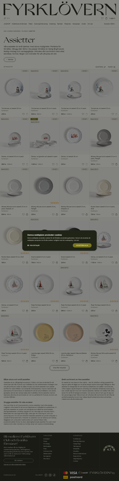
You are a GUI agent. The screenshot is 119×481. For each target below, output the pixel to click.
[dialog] (59, 240)
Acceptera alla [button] (82, 245)
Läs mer (76, 240)
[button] (33, 245)
